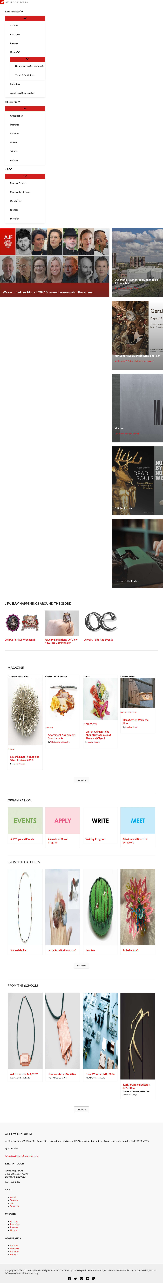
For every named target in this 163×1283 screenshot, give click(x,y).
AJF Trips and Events (22, 839)
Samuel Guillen (18, 950)
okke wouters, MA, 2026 (24, 1074)
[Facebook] (69, 1279)
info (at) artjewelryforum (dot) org (21, 1156)
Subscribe (14, 1206)
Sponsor (14, 1200)
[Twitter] (75, 1279)
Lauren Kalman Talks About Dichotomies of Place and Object (98, 735)
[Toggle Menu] (25, 18)
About (13, 1197)
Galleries (14, 1251)
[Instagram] (81, 1279)
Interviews (15, 1224)
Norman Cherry (19, 764)
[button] (21, 11)
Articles (14, 1221)
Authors (14, 1245)
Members (14, 1248)
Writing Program (95, 839)
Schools (14, 1254)
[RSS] (93, 1279)
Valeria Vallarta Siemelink (60, 742)
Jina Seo (90, 950)
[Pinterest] (87, 1279)
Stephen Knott (131, 727)
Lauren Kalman (94, 742)
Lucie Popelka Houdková (62, 950)
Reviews (14, 1227)
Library (13, 1230)
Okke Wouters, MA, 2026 (100, 1074)
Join (12, 1203)
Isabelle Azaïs (131, 950)
